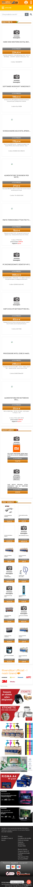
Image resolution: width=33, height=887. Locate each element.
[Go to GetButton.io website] (29, 885)
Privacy (20, 836)
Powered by (10, 863)
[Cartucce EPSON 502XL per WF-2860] (16, 730)
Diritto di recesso (23, 840)
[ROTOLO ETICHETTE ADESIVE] (16, 713)
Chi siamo (4, 836)
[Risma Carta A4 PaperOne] (16, 781)
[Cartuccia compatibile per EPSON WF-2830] (16, 747)
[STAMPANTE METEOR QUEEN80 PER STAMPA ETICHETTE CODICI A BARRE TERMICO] (16, 696)
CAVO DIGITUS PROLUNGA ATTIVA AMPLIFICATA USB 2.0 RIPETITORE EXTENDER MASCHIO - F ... (17, 486)
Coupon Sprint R (23, 851)
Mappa (26, 886)
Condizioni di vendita (24, 838)
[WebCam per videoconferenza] (16, 764)
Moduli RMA (22, 846)
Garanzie (20, 842)
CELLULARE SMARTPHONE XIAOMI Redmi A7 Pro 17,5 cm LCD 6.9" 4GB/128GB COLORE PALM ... (17, 455)
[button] (26, 3)
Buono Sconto (22, 849)
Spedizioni (21, 844)
